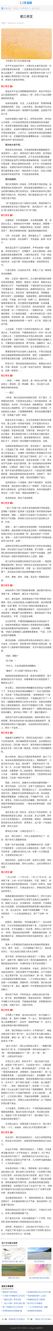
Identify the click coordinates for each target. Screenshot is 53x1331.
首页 (16, 8)
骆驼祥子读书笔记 (10, 1292)
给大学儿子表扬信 (34, 1303)
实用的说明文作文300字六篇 (39, 1292)
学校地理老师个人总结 (36, 1296)
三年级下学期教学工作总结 (14, 1296)
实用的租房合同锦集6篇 (12, 1311)
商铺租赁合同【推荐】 (36, 1300)
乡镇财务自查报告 (34, 1311)
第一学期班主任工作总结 (13, 1307)
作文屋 (24, 1328)
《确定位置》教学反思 (12, 1300)
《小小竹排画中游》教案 (37, 1307)
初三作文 (36, 8)
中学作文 (25, 8)
